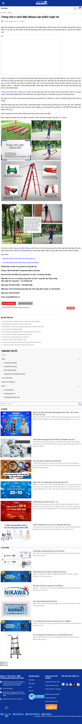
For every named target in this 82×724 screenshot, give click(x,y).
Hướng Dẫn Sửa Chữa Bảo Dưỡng (14, 374)
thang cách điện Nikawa (22, 248)
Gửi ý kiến (71, 308)
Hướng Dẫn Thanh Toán (52, 682)
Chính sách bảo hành (51, 685)
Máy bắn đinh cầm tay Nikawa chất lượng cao (19, 258)
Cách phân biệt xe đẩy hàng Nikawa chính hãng (17, 334)
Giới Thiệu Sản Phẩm (10, 363)
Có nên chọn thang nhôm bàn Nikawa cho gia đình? (18, 345)
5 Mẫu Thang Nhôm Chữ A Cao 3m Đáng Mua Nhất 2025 (51, 525)
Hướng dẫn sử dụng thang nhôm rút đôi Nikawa (48, 551)
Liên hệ (31, 690)
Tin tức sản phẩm (7, 378)
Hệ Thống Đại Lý (9, 390)
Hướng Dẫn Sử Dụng (10, 366)
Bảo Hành (32, 683)
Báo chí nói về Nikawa (8, 382)
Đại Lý (31, 687)
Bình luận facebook (25, 303)
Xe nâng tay (47, 714)
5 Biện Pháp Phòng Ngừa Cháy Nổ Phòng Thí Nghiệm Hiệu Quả (54, 439)
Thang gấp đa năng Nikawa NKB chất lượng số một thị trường (21, 332)
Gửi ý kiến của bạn (8, 303)
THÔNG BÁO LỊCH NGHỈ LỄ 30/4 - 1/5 (45, 502)
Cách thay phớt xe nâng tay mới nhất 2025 (47, 461)
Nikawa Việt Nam (71, 680)
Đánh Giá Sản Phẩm (10, 370)
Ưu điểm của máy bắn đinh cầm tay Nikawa (15, 337)
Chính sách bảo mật (51, 701)
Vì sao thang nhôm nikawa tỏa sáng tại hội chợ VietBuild (52, 621)
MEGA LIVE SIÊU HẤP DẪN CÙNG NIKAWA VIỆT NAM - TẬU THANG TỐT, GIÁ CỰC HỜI (55, 414)
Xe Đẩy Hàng (19, 714)
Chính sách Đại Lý (50, 698)
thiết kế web (61, 716)
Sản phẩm (4, 8)
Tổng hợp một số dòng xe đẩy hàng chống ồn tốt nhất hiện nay (21, 342)
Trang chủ (3, 12)
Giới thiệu (32, 680)
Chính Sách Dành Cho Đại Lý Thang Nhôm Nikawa (49, 572)
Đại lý (3, 386)
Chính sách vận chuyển (52, 694)
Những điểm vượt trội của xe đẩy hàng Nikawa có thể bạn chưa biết (23, 326)
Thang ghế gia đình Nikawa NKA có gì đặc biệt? (16, 324)
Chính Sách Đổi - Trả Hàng (53, 689)
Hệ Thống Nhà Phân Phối (12, 397)
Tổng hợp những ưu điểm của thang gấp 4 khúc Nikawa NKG (21, 321)
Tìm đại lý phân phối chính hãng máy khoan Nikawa (21, 262)
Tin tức (10, 12)
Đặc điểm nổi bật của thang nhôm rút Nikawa (48, 586)
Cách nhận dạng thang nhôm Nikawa (45, 601)
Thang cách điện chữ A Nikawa (12, 92)
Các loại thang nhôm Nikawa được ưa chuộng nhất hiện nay (53, 635)
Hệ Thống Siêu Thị (9, 393)
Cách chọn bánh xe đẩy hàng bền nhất (14, 339)
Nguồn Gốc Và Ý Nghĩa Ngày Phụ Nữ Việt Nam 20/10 (50, 482)
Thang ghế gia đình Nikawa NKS (12, 329)
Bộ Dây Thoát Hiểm (33, 714)
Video (3, 359)
